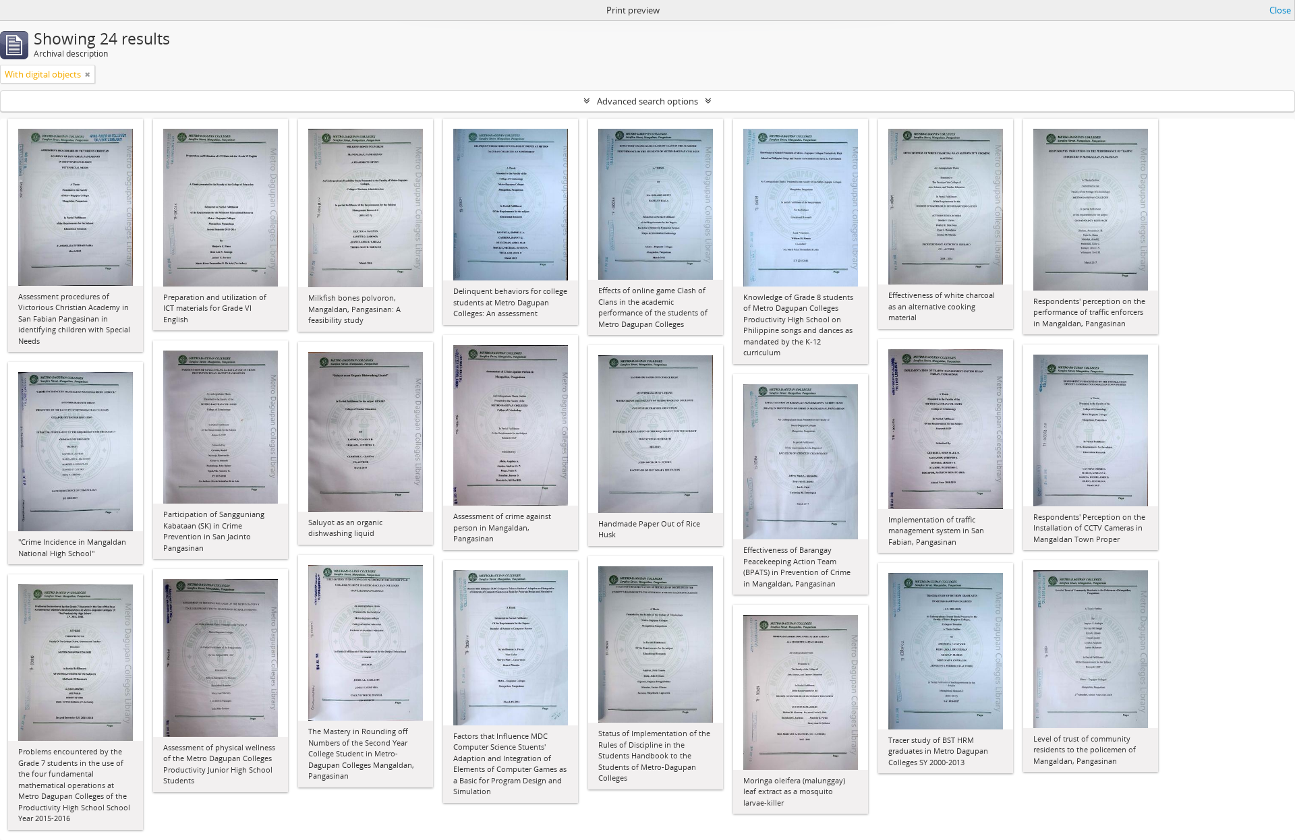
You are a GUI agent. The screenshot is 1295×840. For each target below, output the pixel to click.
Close (1280, 10)
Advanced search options (647, 101)
